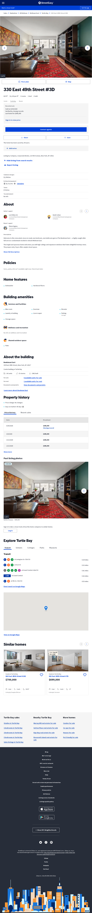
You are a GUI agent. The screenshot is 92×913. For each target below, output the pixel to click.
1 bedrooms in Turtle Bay (13, 728)
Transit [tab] (7, 548)
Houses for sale (69, 733)
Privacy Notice (46, 790)
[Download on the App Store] (46, 809)
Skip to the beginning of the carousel (46, 697)
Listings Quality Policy (46, 801)
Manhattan (13, 13)
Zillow (46, 858)
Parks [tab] (42, 548)
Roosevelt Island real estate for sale (45, 738)
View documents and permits (34, 385)
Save (68, 138)
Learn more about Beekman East (16, 390)
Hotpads (46, 865)
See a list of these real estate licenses (54, 852)
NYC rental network (46, 763)
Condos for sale (69, 723)
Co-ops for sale (68, 728)
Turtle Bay (45, 13)
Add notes (13, 148)
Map (69, 82)
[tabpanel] (46, 435)
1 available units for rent (33, 381)
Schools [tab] (19, 548)
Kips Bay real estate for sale (44, 733)
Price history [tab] (9, 412)
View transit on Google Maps (14, 586)
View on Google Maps (12, 635)
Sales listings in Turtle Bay (13, 742)
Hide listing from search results (19, 160)
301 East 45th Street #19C (15, 676)
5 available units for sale (33, 378)
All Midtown (23, 13)
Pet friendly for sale (70, 737)
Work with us (46, 759)
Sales (5, 13)
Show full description (12, 252)
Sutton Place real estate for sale (46, 728)
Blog (46, 752)
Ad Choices (46, 794)
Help (46, 775)
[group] (24, 672)
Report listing (12, 165)
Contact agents (46, 129)
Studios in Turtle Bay (11, 723)
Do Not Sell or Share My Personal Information (47, 782)
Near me (46, 771)
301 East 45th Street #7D (58, 676)
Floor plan (25, 82)
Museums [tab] (53, 548)
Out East (46, 869)
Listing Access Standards (47, 798)
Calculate (20, 184)
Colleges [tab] (31, 548)
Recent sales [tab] (26, 412)
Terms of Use (47, 778)
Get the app (85, 8)
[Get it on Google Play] (46, 817)
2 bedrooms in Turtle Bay (13, 733)
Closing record (48, 428)
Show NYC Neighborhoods (46, 830)
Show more (8, 452)
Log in (10, 531)
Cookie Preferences (46, 786)
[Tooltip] (23, 407)
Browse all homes (47, 767)
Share (26, 138)
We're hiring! (46, 756)
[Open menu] (3, 3)
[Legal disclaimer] (15, 184)
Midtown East (34, 13)
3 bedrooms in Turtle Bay (13, 737)
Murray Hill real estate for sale (45, 723)
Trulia (46, 862)
